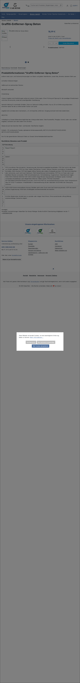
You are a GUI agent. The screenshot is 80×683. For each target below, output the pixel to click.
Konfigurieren (31, 342)
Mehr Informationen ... (36, 337)
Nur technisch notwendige (46, 342)
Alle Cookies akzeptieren (40, 346)
